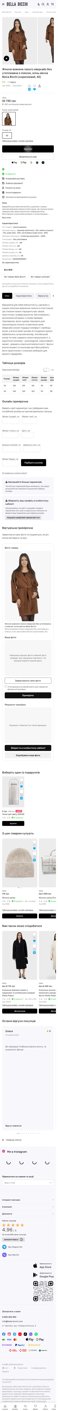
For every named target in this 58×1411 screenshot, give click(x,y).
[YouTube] (20, 1334)
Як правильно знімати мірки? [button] (14, 473)
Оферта (5, 1371)
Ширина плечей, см (11, 445)
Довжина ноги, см (31, 445)
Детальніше (19, 1011)
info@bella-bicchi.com (12, 1321)
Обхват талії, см (29, 416)
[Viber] (30, 1334)
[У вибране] (34, 86)
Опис (7, 296)
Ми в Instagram (17, 1151)
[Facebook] (3, 1334)
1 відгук (13, 82)
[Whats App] (36, 1334)
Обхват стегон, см (10, 430)
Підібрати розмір (33, 462)
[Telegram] (14, 1334)
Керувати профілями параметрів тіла (23, 517)
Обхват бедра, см (10, 459)
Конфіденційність (39, 1368)
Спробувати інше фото (28, 755)
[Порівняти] (29, 86)
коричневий (9, 119)
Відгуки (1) (43, 296)
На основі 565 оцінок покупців (14, 1234)
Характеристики (24, 296)
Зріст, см (26, 430)
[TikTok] (25, 1334)
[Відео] (6, 58)
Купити (28, 149)
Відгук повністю (13, 1125)
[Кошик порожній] (52, 4)
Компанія (7, 1207)
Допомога (7, 1213)
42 (7, 135)
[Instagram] (9, 1334)
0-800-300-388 (9, 1317)
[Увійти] (47, 4)
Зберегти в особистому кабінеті (28, 748)
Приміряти (28, 695)
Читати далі (41, 1401)
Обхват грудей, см (10, 416)
